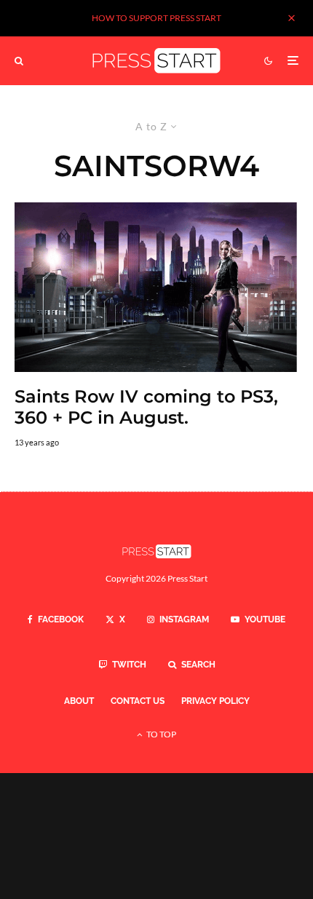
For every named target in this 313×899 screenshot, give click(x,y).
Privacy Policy (215, 701)
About (79, 701)
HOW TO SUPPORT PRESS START (156, 17)
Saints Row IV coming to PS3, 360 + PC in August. (146, 407)
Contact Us (138, 701)
